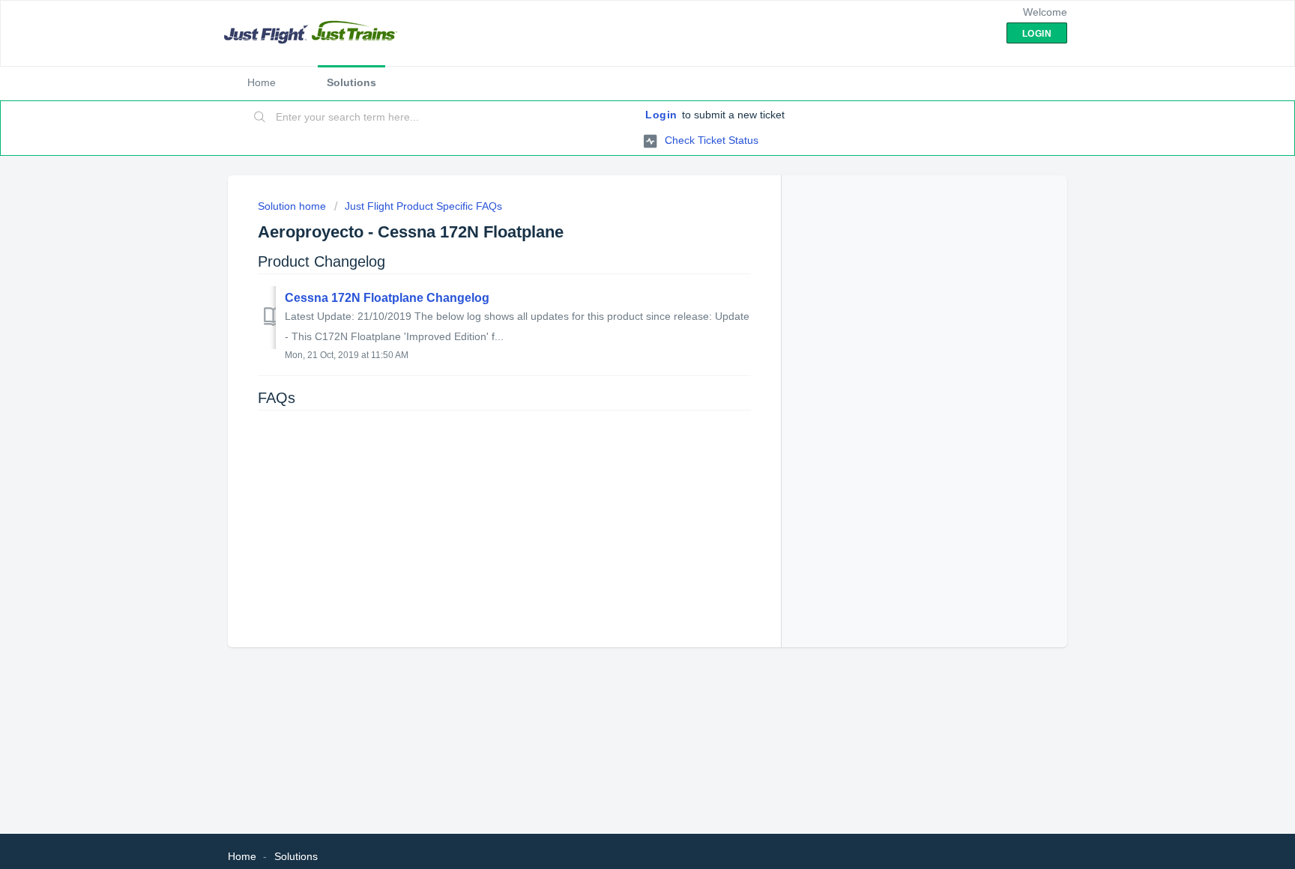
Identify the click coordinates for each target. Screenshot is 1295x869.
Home (261, 82)
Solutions (351, 82)
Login (661, 115)
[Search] (260, 118)
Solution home (293, 206)
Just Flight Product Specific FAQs (423, 206)
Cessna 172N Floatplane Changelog (387, 297)
